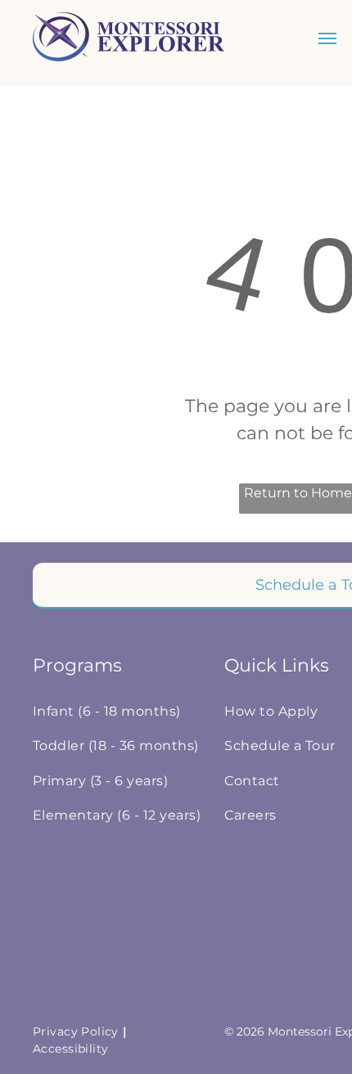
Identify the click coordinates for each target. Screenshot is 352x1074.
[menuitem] (121, 711)
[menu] (327, 38)
